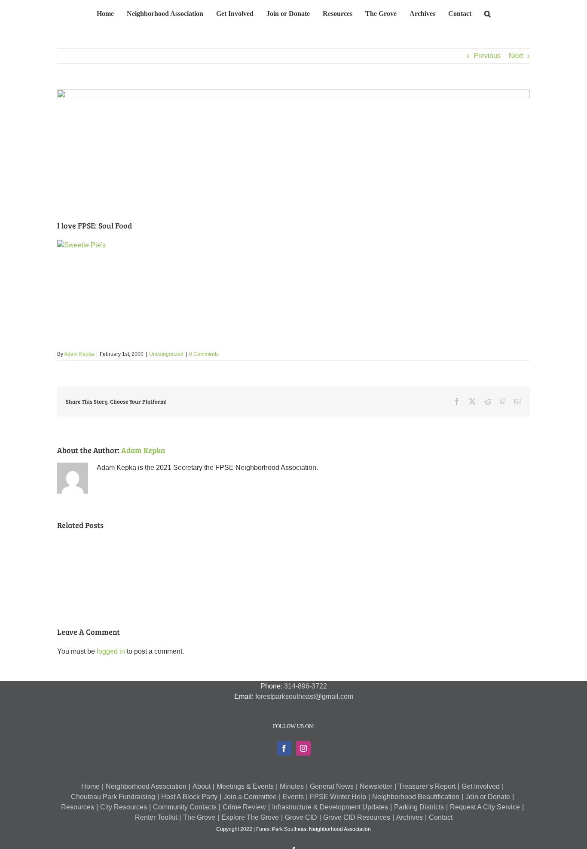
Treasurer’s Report (427, 786)
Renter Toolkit (156, 817)
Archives (409, 817)
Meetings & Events (245, 786)
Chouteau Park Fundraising (113, 796)
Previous (487, 55)
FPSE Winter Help (338, 796)
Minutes (292, 786)
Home (90, 786)
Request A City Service (485, 807)
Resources (77, 807)
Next (516, 55)
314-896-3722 (305, 686)
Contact (440, 817)
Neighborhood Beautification (415, 796)
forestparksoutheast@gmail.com (304, 696)
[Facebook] (284, 748)
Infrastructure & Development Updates (330, 807)
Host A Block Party (189, 796)
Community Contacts (185, 807)
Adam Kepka (79, 354)
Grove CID (301, 817)
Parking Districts (419, 807)
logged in (111, 651)
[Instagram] (303, 748)
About (202, 786)
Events (293, 796)
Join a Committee (250, 796)
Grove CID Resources (356, 817)
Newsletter (376, 786)
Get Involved (481, 786)
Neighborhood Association (146, 786)
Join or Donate (487, 796)
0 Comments (204, 354)
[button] (473, 12)
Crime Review (244, 807)
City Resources (123, 807)
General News (332, 786)
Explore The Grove (250, 817)
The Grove (199, 817)
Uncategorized (166, 354)
